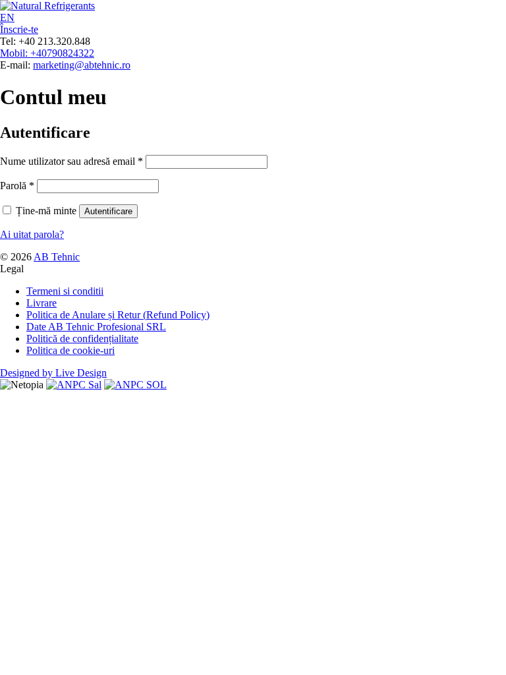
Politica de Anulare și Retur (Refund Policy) (118, 314)
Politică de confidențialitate (82, 338)
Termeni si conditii (64, 291)
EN (7, 17)
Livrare (41, 302)
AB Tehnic (57, 256)
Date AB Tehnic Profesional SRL (96, 326)
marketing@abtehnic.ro (81, 65)
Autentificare (108, 211)
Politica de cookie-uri (70, 350)
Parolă (17, 185)
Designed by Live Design (53, 372)
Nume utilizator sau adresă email (71, 161)
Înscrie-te (19, 29)
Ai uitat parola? (32, 234)
